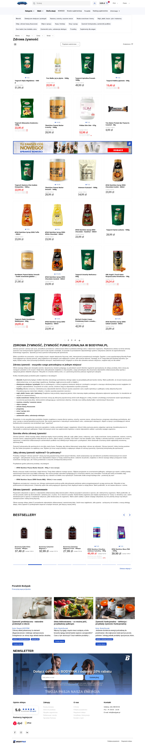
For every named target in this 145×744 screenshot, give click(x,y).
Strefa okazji (51, 11)
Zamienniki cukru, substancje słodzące (53, 29)
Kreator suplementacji (74, 11)
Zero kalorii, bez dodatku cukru (26, 29)
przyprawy (20, 409)
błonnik (19, 380)
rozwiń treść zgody (49, 687)
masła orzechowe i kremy (25, 398)
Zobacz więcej (125, 568)
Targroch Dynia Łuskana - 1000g (118, 230)
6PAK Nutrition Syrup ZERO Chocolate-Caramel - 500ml (55, 278)
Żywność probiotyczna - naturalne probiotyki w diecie (27, 623)
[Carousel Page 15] (94, 564)
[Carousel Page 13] (64, 564)
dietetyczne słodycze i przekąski (28, 384)
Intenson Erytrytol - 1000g (87, 187)
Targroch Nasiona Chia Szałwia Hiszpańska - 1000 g (26, 186)
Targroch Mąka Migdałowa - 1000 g (27, 82)
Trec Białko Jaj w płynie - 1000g (57, 78)
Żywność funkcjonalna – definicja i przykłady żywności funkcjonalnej (111, 623)
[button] (61, 3)
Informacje (114, 11)
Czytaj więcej (17, 644)
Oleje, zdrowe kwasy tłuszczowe (26, 24)
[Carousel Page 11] (35, 564)
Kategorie (28, 11)
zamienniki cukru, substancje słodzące (30, 415)
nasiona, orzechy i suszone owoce (29, 402)
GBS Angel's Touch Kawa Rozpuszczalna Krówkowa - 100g (117, 275)
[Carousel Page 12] (50, 564)
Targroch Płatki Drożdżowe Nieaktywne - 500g (25, 320)
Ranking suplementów (100, 11)
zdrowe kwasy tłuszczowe (25, 406)
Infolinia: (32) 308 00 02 (112, 707)
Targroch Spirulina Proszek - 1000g (85, 79)
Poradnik (87, 11)
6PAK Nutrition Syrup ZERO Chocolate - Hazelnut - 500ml (85, 231)
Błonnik (18, 18)
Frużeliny (73, 29)
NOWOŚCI (61, 11)
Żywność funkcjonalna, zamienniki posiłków (96, 24)
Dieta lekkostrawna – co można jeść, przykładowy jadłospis (70, 623)
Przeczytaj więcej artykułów (21, 589)
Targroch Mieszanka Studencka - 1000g (27, 124)
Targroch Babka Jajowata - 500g (117, 81)
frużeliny (19, 389)
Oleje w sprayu (46, 24)
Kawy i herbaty (60, 24)
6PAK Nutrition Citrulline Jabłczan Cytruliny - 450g (96, 550)
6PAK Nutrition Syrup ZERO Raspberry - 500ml (55, 323)
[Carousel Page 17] (124, 564)
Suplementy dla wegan (88, 29)
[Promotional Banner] (72, 147)
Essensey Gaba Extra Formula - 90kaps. (22, 547)
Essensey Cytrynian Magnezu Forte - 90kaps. (72, 547)
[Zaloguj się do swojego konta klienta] (95, 3)
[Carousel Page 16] (109, 564)
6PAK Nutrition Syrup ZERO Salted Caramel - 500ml (116, 323)
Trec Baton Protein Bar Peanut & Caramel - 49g (117, 124)
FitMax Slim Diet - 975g (87, 125)
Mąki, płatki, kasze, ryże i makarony (110, 18)
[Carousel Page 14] (79, 564)
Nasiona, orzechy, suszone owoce (61, 18)
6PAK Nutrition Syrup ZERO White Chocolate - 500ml (55, 233)
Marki (39, 11)
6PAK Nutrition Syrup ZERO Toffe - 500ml (27, 233)
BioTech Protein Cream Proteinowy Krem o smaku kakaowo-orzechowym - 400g (86, 321)
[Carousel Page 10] (20, 564)
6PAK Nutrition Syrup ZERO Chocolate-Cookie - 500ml (116, 186)
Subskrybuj (94, 677)
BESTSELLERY (24, 515)
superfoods (20, 413)
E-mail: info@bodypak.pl (112, 712)
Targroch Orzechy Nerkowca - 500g (86, 275)
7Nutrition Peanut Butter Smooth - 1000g (54, 188)
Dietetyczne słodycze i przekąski (35, 18)
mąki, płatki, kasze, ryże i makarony (29, 393)
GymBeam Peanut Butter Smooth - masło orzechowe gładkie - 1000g (27, 276)
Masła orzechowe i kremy (85, 18)
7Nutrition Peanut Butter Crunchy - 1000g (54, 126)
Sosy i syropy (73, 24)
